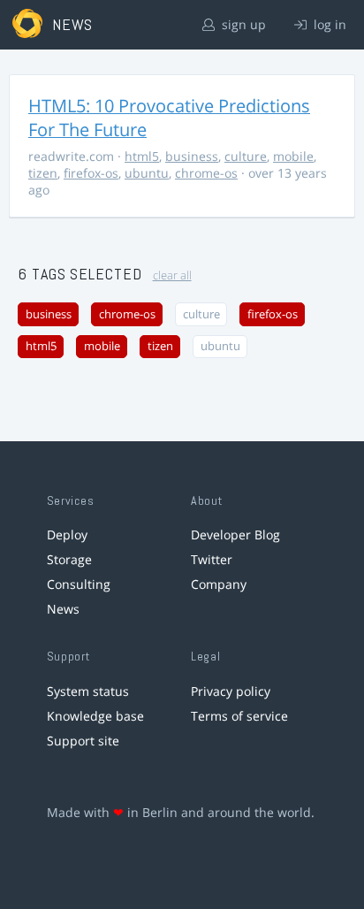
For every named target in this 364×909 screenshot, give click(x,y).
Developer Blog (235, 534)
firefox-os (91, 172)
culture (245, 156)
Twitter (211, 559)
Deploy (67, 534)
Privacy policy (230, 691)
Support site (83, 740)
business (191, 156)
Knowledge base (95, 715)
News (63, 608)
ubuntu (147, 172)
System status (88, 691)
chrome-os (206, 172)
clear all (172, 275)
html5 (142, 156)
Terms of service (239, 715)
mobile (293, 156)
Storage (69, 559)
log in (328, 24)
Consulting (78, 584)
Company (218, 584)
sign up (242, 24)
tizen (42, 172)
